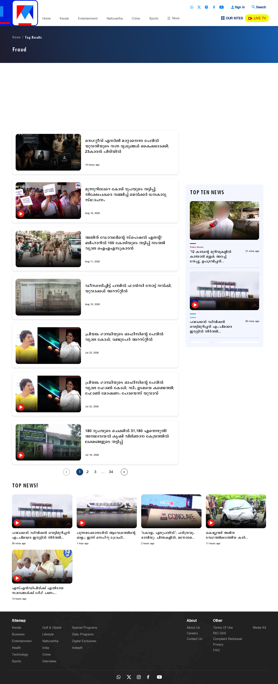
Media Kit (259, 627)
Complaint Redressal (227, 639)
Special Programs (84, 627)
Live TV (260, 18)
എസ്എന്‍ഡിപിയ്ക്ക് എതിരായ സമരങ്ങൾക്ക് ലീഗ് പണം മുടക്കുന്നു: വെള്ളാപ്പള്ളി (38, 590)
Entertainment (88, 18)
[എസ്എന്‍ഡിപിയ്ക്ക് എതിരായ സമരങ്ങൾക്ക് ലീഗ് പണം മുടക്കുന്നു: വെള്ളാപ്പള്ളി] (42, 566)
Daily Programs (83, 634)
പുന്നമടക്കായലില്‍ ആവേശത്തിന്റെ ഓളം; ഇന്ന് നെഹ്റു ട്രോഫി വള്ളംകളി (106, 535)
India (45, 648)
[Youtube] (221, 7)
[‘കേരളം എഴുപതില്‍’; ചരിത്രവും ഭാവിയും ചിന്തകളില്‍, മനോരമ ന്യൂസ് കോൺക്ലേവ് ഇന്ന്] (171, 511)
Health (16, 648)
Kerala (64, 18)
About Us (193, 627)
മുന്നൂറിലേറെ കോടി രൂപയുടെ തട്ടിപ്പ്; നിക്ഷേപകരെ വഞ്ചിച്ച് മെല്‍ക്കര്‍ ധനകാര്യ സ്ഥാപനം (125, 195)
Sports (153, 18)
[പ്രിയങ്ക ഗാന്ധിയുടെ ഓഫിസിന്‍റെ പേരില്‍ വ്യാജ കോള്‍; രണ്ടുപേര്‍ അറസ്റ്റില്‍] (48, 345)
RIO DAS (219, 633)
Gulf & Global (51, 627)
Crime (136, 18)
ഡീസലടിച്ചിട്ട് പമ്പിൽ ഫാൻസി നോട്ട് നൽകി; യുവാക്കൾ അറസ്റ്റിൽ (128, 288)
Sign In (240, 7)
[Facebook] (214, 7)
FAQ (216, 650)
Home (46, 18)
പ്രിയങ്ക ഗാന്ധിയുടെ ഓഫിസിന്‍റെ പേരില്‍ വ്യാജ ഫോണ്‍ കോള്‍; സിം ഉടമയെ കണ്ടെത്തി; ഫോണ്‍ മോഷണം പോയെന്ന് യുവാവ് (129, 388)
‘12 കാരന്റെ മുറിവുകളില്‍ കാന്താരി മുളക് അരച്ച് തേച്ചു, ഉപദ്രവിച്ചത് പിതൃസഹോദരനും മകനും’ (212, 257)
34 (111, 472)
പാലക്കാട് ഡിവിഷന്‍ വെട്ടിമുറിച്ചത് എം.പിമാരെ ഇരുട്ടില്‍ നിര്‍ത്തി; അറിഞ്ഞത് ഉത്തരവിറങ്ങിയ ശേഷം (212, 327)
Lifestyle (48, 634)
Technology (20, 654)
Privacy (218, 644)
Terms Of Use (223, 627)
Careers (192, 633)
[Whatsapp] (192, 7)
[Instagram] (206, 7)
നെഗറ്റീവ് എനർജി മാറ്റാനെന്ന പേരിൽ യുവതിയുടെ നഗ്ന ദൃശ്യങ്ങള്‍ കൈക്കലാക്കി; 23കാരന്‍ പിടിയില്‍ (127, 146)
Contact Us (194, 639)
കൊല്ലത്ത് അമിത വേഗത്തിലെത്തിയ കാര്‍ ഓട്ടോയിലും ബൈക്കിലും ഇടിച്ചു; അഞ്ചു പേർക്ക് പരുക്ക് (233, 535)
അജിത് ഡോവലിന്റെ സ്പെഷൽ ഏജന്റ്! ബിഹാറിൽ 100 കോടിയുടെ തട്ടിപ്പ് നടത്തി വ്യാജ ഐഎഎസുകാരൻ (125, 243)
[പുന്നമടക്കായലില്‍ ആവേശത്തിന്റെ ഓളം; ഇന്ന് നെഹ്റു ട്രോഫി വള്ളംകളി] (107, 511)
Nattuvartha (115, 18)
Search (261, 7)
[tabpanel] (42, 519)
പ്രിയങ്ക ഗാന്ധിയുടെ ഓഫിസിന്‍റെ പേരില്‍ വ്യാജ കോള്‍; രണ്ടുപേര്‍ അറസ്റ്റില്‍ (124, 337)
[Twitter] (199, 7)
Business (18, 634)
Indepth (77, 648)
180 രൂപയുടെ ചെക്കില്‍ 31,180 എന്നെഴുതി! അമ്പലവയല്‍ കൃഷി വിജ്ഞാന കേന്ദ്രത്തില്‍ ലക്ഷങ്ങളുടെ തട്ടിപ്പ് (127, 436)
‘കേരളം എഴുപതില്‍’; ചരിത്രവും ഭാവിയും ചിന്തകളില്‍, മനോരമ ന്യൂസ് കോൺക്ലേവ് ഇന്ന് (167, 535)
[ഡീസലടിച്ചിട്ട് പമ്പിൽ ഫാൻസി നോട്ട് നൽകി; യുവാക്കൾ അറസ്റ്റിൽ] (48, 297)
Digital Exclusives (84, 641)
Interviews (49, 661)
